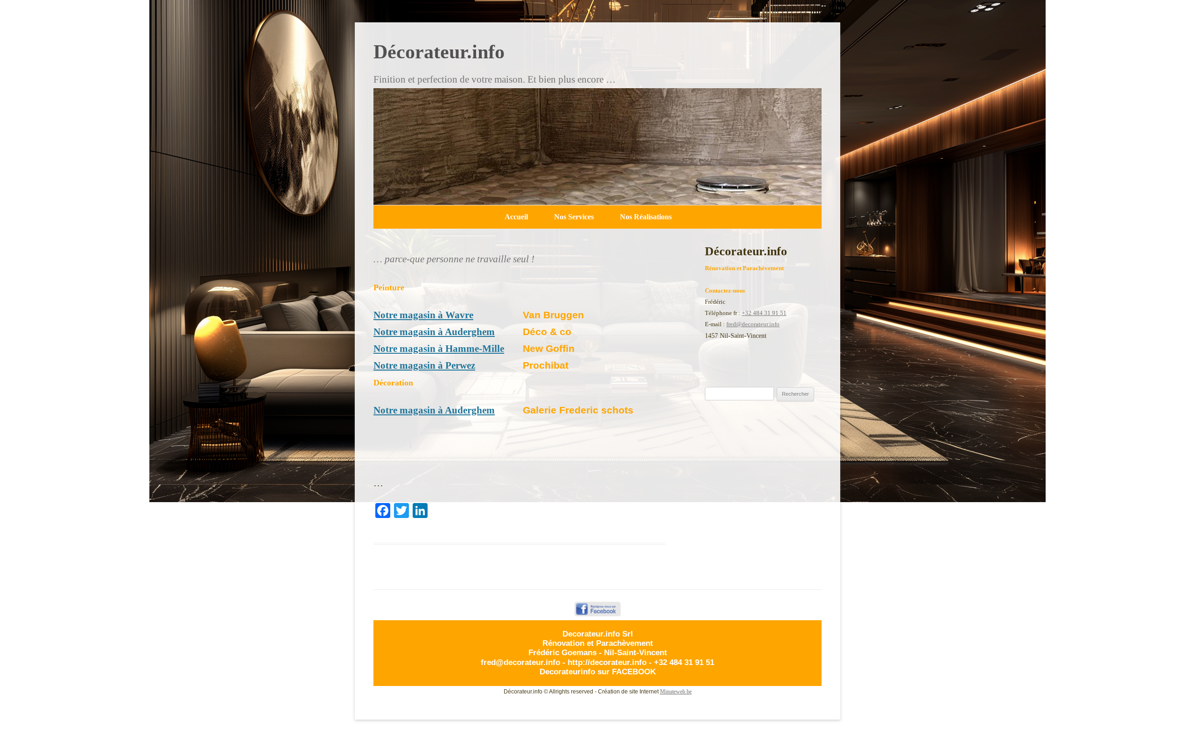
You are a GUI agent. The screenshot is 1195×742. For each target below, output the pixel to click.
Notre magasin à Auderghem (434, 331)
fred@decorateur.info (753, 324)
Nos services (574, 217)
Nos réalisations (646, 217)
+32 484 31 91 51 (764, 312)
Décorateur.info (439, 52)
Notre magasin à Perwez (424, 365)
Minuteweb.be (676, 691)
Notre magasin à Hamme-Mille (438, 348)
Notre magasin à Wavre (423, 315)
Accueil (516, 217)
